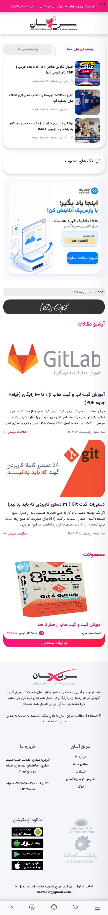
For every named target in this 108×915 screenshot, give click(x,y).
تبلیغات (81, 771)
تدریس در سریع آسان (80, 779)
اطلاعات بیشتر (17, 432)
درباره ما (80, 756)
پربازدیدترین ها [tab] (27, 49)
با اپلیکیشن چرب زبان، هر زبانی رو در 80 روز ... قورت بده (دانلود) (54, 6)
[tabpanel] (54, 102)
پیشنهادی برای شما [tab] (80, 49)
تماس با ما (80, 764)
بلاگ (80, 786)
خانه (100, 291)
